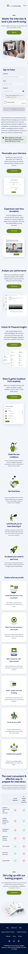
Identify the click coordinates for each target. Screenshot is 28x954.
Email (4, 81)
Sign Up (14, 32)
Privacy (20, 936)
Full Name (5, 73)
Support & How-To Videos (7, 932)
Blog (7, 927)
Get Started (14, 170)
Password (5, 88)
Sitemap (8, 936)
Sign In (25, 5)
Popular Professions (22, 932)
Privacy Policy (13, 97)
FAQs (20, 927)
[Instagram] (14, 941)
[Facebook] (9, 941)
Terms (14, 936)
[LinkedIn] (18, 941)
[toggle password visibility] (23, 91)
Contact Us (14, 927)
